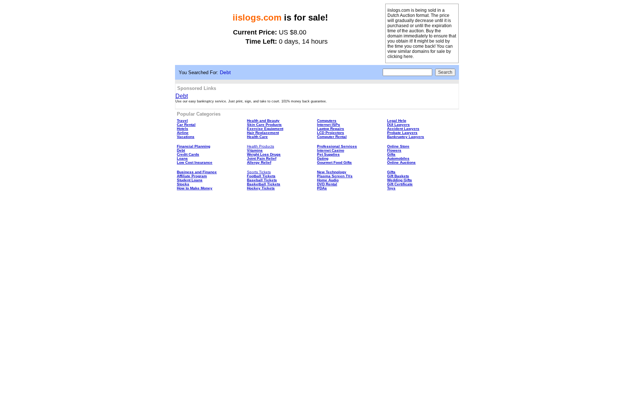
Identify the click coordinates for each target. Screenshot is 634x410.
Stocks (183, 184)
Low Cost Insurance (194, 162)
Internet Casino (330, 150)
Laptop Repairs (330, 129)
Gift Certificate (400, 184)
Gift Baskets (398, 176)
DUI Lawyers (398, 125)
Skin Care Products (264, 125)
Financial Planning (193, 146)
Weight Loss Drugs (264, 154)
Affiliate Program (192, 176)
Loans (182, 158)
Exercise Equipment (265, 129)
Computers (326, 121)
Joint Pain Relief (261, 158)
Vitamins (255, 150)
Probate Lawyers (402, 133)
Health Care (257, 137)
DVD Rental (327, 184)
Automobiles (398, 158)
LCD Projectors (330, 133)
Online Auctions (401, 162)
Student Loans (190, 180)
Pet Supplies (328, 154)
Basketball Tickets (263, 184)
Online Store (398, 146)
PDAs (322, 188)
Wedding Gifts (399, 180)
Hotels (182, 129)
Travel (182, 121)
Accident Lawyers (403, 129)
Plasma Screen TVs (335, 176)
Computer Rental (332, 137)
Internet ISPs (328, 125)
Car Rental (186, 125)
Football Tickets (261, 176)
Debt (181, 96)
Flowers (394, 150)
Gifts (391, 154)
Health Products (260, 146)
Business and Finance (197, 172)
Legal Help (396, 121)
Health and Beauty (263, 121)
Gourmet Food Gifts (334, 162)
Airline (183, 133)
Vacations (185, 137)
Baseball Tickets (262, 180)
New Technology (331, 172)
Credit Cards (188, 154)
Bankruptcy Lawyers (405, 137)
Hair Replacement (263, 133)
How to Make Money (194, 188)
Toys (391, 188)
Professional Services (337, 146)
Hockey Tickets (261, 188)
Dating (322, 158)
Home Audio (328, 180)
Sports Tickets (259, 172)
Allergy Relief (259, 162)
